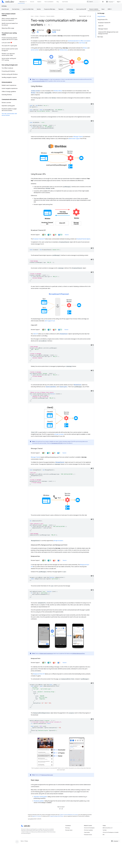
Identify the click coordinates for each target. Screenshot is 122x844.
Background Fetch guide (47, 775)
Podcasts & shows (88, 834)
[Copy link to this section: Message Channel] (44, 448)
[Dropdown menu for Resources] (27, 2)
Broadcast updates (39, 801)
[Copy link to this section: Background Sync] (41, 556)
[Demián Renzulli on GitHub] (55, 32)
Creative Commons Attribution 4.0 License (69, 814)
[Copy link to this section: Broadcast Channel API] (47, 230)
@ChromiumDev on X (107, 827)
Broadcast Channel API (39, 239)
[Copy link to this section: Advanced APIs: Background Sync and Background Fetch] (68, 545)
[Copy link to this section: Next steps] (40, 780)
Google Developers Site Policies (56, 816)
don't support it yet (50, 321)
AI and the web (5, 9)
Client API (35, 334)
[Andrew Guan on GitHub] (37, 32)
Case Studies (65, 1)
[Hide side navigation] (17, 841)
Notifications (70, 9)
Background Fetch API (39, 674)
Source (67, 234)
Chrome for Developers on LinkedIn (110, 832)
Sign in (118, 1)
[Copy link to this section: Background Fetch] (41, 658)
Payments (61, 9)
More (109, 9)
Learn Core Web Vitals (28, 9)
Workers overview (44, 79)
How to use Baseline (49, 1)
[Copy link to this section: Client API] (38, 325)
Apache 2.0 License (36, 816)
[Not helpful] (90, 16)
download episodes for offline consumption (79, 41)
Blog (58, 1)
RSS (103, 834)
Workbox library (64, 50)
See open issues (68, 830)
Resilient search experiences (46, 653)
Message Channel (78, 136)
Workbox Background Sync (79, 653)
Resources (22, 1)
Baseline (39, 1)
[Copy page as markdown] (49, 25)
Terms (22, 841)
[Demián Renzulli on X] (53, 32)
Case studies (87, 832)
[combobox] (93, 1)
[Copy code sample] (93, 104)
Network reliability (93, 9)
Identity (39, 9)
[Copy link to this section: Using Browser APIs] (47, 174)
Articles (4, 6)
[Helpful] (88, 16)
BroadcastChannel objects (83, 239)
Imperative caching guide (40, 796)
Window (85, 48)
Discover (32, 1)
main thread (82, 43)
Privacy (26, 841)
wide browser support (74, 138)
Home (32, 16)
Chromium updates (88, 830)
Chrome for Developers (89, 827)
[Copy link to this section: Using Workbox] (43, 86)
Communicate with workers (38, 81)
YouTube (104, 830)
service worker (34, 50)
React (103, 9)
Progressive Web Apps (49, 9)
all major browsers (59, 434)
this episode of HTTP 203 (57, 443)
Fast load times (15, 9)
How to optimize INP (81, 9)
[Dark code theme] (91, 104)
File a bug (67, 827)
